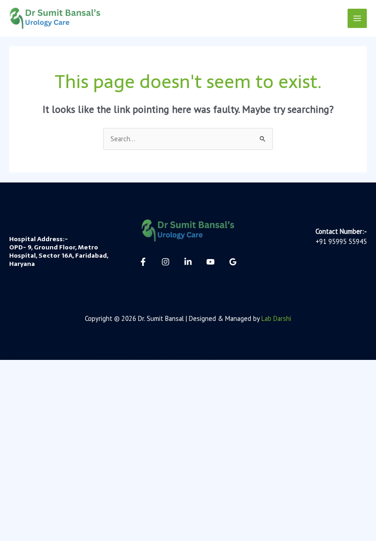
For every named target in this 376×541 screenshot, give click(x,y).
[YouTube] (210, 262)
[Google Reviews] (233, 262)
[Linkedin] (188, 262)
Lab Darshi (276, 318)
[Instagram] (165, 262)
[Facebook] (143, 262)
